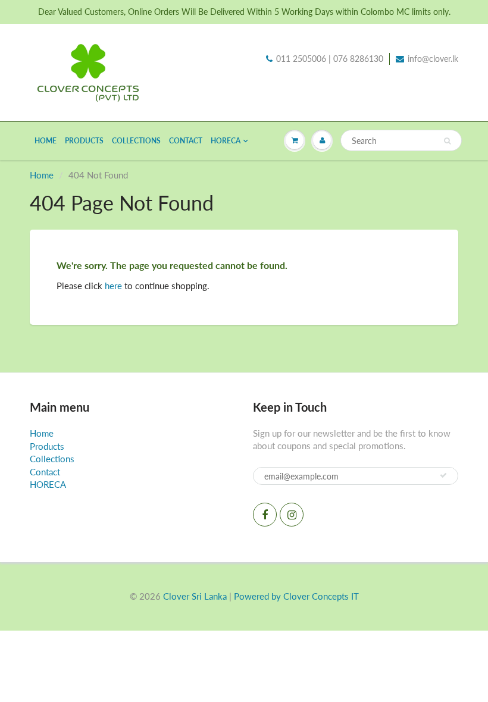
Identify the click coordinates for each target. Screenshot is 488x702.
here (113, 285)
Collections (136, 140)
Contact (185, 140)
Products (84, 140)
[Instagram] (292, 514)
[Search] (447, 141)
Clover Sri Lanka (195, 596)
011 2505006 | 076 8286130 (329, 59)
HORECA (225, 140)
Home (46, 140)
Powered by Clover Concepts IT (296, 596)
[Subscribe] (443, 475)
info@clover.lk (433, 59)
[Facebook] (265, 514)
